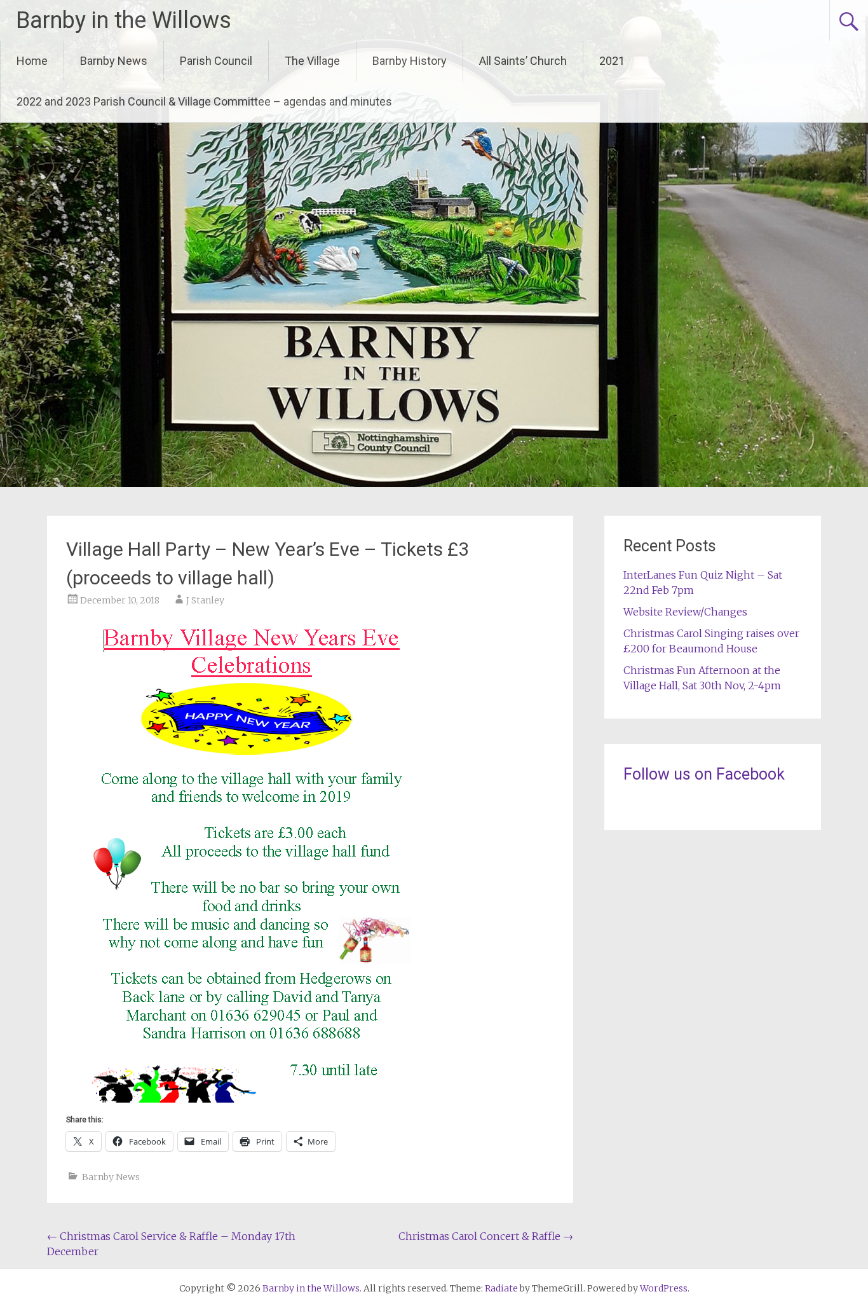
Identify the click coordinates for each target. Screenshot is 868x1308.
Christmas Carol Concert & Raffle (485, 1236)
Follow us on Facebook (704, 774)
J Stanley (205, 600)
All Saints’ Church (523, 60)
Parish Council (216, 60)
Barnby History (409, 60)
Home (32, 60)
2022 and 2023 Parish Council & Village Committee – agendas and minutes (204, 101)
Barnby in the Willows (123, 20)
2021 (612, 60)
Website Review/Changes (685, 611)
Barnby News (113, 60)
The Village (312, 60)
